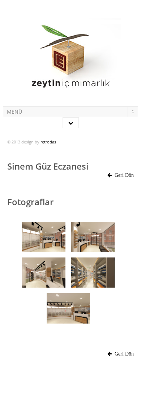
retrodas (48, 142)
